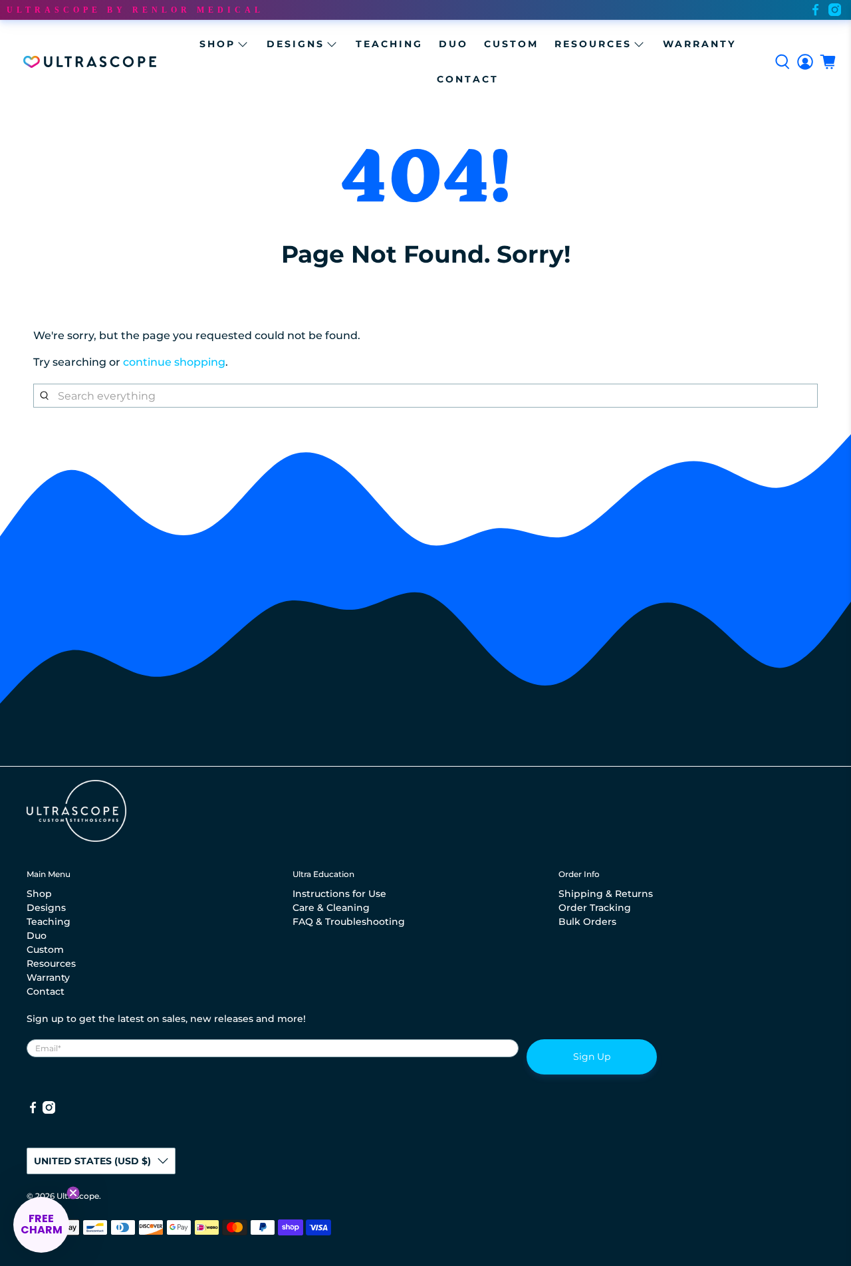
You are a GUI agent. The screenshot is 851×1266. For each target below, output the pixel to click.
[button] (41, 1225)
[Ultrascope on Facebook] (815, 9)
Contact (468, 79)
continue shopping (174, 362)
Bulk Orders (587, 922)
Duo (453, 44)
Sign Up (591, 1057)
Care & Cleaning (331, 908)
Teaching (389, 44)
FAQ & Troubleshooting (349, 922)
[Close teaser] (73, 1193)
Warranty (699, 44)
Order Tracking (594, 908)
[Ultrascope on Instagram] (834, 9)
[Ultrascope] (89, 62)
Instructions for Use (339, 894)
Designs (295, 44)
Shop (217, 44)
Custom (511, 44)
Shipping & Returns (605, 894)
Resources (593, 44)
